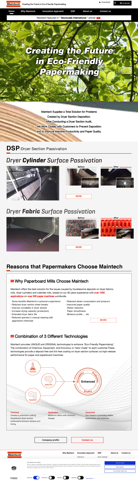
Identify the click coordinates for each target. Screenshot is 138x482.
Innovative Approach (53, 11)
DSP (73, 11)
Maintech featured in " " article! (66, 17)
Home (11, 11)
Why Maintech (28, 11)
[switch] (52, 477)
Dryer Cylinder (102, 457)
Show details (89, 478)
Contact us (105, 11)
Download (105, 2)
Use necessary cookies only (120, 471)
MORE (79, 196)
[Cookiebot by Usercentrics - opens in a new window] (14, 478)
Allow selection (120, 467)
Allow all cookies (120, 462)
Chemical (80, 457)
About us (87, 11)
